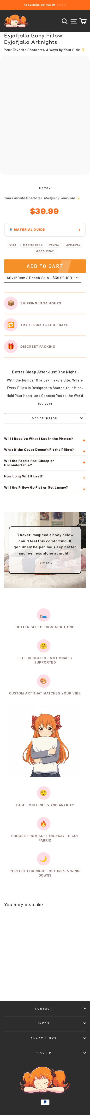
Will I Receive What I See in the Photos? (38, 439)
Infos (44, 1023)
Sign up (44, 1053)
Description (45, 418)
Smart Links (44, 1038)
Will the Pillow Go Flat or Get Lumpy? (36, 487)
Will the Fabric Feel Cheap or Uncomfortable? (29, 463)
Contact (44, 1008)
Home (43, 188)
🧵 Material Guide (27, 229)
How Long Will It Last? (23, 476)
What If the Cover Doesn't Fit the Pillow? (39, 449)
